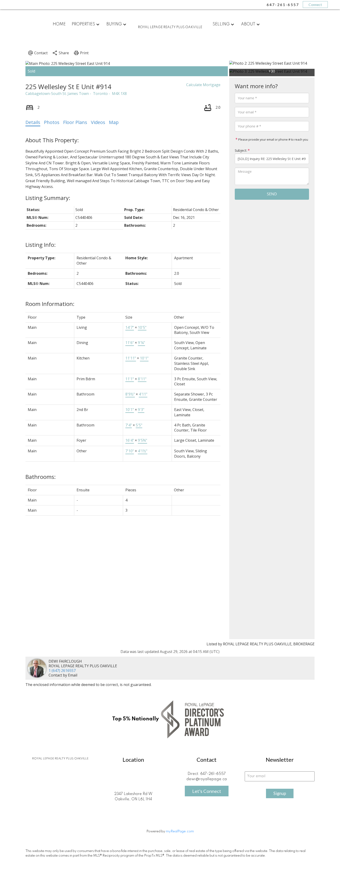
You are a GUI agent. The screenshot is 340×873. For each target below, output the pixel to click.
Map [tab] (114, 122)
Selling (221, 24)
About (248, 24)
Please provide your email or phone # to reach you (273, 139)
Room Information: (49, 304)
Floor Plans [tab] (75, 122)
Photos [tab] (51, 122)
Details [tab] (32, 122)
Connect (315, 4)
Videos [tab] (98, 122)
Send (272, 193)
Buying (114, 24)
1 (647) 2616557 (62, 670)
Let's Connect (206, 791)
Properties (83, 24)
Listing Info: (40, 244)
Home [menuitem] (59, 24)
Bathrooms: (40, 476)
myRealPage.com (180, 831)
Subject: (241, 150)
